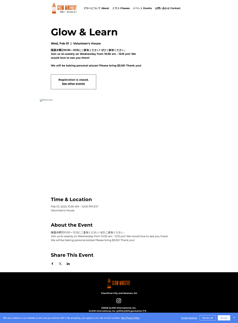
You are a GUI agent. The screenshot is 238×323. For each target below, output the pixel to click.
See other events (73, 83)
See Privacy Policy (130, 317)
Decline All (207, 317)
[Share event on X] (60, 263)
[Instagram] (119, 300)
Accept (224, 317)
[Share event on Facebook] (52, 263)
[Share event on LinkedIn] (68, 263)
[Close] (234, 317)
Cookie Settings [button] (189, 317)
